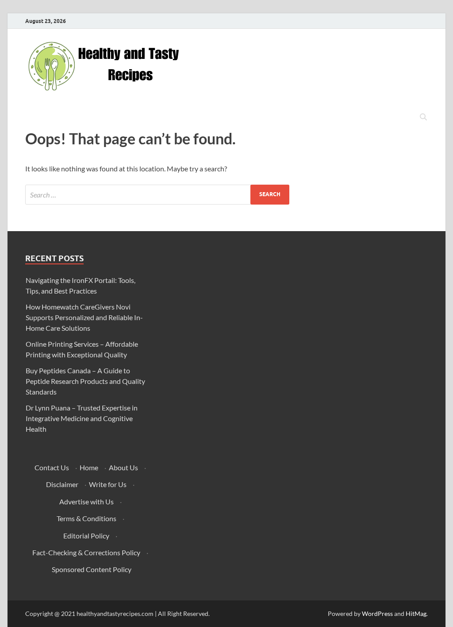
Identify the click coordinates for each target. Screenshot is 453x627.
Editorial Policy (86, 535)
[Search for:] (157, 195)
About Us (123, 467)
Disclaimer (62, 484)
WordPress (377, 613)
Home (89, 467)
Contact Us (52, 467)
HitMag (416, 613)
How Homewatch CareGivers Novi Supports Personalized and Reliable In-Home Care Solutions (84, 317)
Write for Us (108, 484)
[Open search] (423, 117)
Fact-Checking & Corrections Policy (86, 552)
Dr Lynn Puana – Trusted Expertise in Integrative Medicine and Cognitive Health (82, 418)
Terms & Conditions (86, 518)
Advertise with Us (86, 501)
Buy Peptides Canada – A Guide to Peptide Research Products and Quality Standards (85, 381)
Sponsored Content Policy (91, 569)
